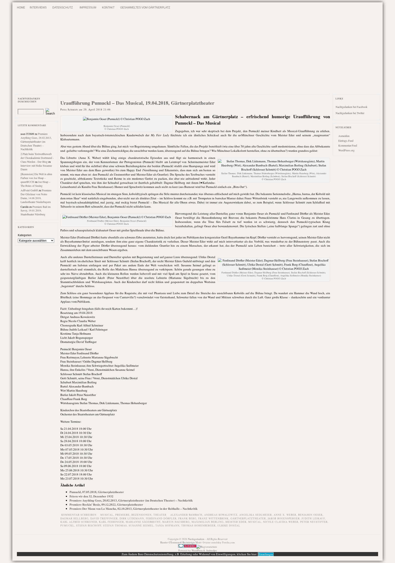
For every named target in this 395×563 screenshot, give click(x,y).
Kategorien (25, 235)
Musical (254, 521)
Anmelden (344, 136)
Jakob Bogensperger (284, 518)
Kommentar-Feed (347, 145)
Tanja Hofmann (167, 525)
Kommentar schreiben (78, 514)
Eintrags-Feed (345, 140)
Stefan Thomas (115, 525)
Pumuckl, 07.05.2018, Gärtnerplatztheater (96, 492)
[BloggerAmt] (206, 546)
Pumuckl (67, 525)
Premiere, (123, 514)
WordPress (197, 550)
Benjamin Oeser (310, 514)
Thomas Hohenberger (198, 525)
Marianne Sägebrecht (143, 521)
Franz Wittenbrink (213, 518)
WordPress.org (346, 150)
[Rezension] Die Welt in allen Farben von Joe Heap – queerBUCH (36, 178)
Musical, (107, 514)
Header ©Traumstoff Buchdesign (177, 542)
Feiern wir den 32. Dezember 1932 (91, 496)
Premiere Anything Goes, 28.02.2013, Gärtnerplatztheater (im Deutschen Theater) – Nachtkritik (36, 141)
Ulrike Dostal (228, 525)
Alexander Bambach (186, 514)
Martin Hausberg (176, 521)
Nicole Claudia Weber (280, 521)
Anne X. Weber (285, 514)
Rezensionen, (142, 514)
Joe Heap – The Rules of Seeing (35, 183)
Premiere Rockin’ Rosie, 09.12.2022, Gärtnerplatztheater (106, 504)
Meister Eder (235, 521)
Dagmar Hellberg (74, 518)
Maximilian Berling (208, 521)
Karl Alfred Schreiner (78, 521)
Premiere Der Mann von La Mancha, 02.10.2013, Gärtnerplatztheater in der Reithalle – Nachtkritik (133, 508)
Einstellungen (266, 554)
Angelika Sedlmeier (255, 514)
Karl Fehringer (111, 521)
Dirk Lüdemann (132, 518)
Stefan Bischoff (88, 525)
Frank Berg (187, 518)
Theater (159, 514)
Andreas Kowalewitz (221, 514)
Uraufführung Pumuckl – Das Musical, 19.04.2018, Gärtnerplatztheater (137, 103)
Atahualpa (211, 550)
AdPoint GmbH (29, 190)
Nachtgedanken (196, 539)
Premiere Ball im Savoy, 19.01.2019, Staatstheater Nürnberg (36, 210)
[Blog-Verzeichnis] (187, 546)
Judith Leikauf (313, 518)
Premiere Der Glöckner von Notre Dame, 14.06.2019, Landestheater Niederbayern (36, 195)
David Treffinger (104, 518)
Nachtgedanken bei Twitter (350, 113)
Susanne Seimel (141, 525)
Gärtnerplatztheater (248, 518)
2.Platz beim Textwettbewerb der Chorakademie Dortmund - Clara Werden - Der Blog (37, 157)
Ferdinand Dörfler (161, 518)
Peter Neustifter (314, 521)
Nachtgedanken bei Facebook (351, 107)
